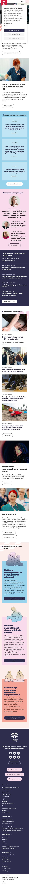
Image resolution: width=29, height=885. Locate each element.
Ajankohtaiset (5, 837)
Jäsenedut (5, 785)
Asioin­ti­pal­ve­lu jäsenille (8, 854)
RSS (3, 881)
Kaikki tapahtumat (9, 301)
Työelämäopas (6, 816)
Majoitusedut (5, 799)
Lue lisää (14, 133)
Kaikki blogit (14, 245)
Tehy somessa (14, 763)
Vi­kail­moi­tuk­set (6, 868)
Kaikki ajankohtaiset (13, 184)
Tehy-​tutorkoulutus (8, 261)
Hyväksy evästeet (14, 30)
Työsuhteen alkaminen (8, 821)
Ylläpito (3, 883)
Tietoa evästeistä (6, 876)
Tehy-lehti (7, 435)
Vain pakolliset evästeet (14, 34)
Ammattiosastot (6, 861)
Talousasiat (5, 866)
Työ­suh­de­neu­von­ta (7, 789)
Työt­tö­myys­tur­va (6, 794)
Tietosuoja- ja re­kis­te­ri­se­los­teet (10, 877)
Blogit (3, 841)
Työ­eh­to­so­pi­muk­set (7, 819)
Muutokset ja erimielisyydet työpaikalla (12, 828)
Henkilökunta (5, 859)
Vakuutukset (5, 796)
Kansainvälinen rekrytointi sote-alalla (12, 830)
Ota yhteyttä (6, 852)
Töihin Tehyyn (5, 871)
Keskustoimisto (6, 857)
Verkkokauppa (6, 812)
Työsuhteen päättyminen (8, 826)
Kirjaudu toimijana (16, 779)
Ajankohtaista (6, 834)
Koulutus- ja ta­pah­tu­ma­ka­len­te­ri (10, 846)
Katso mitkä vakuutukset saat (14, 661)
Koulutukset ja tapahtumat (9, 808)
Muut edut (4, 805)
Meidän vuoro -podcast (8, 848)
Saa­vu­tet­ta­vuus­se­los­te (8, 879)
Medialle (4, 864)
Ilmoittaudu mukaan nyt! (10, 53)
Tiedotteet (4, 839)
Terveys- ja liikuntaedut (8, 803)
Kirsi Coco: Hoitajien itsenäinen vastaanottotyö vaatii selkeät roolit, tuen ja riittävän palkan (18, 237)
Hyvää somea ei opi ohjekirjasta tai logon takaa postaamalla (18, 225)
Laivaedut (4, 801)
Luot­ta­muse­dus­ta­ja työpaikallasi (10, 787)
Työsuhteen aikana (7, 823)
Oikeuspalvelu (5, 792)
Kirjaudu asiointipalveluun (16, 774)
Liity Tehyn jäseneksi (15, 769)
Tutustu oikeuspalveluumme (13, 598)
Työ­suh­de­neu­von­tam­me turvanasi (13, 718)
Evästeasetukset (14, 38)
